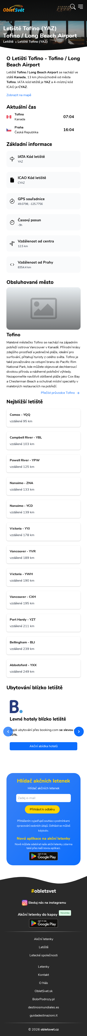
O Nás (43, 983)
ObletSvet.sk (44, 991)
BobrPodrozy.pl (43, 999)
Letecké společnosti (44, 955)
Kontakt (43, 975)
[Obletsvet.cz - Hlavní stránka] (13, 7)
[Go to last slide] (8, 731)
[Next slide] (79, 731)
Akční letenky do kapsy (43, 914)
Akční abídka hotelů (44, 746)
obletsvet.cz (50, 1029)
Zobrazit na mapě (18, 95)
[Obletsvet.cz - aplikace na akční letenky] (43, 856)
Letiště (43, 947)
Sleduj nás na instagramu (47, 902)
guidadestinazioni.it (43, 1015)
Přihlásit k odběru (42, 809)
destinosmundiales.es (43, 1007)
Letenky (43, 966)
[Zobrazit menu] (80, 6)
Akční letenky (43, 939)
